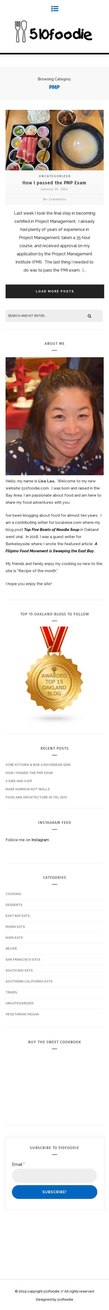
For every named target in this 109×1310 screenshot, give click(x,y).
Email (18, 1164)
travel (12, 992)
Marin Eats (15, 927)
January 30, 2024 (54, 189)
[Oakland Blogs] (55, 723)
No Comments (54, 199)
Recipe (11, 948)
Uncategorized (55, 176)
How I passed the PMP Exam (54, 183)
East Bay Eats (18, 916)
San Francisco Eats (23, 959)
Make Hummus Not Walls (28, 789)
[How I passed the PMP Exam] (55, 171)
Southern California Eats (29, 981)
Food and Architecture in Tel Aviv (36, 797)
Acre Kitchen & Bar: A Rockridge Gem (38, 765)
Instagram (40, 840)
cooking (13, 894)
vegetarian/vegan (22, 1014)
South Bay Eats (19, 970)
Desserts (14, 905)
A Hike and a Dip (19, 781)
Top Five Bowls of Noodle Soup (51, 529)
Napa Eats (14, 938)
